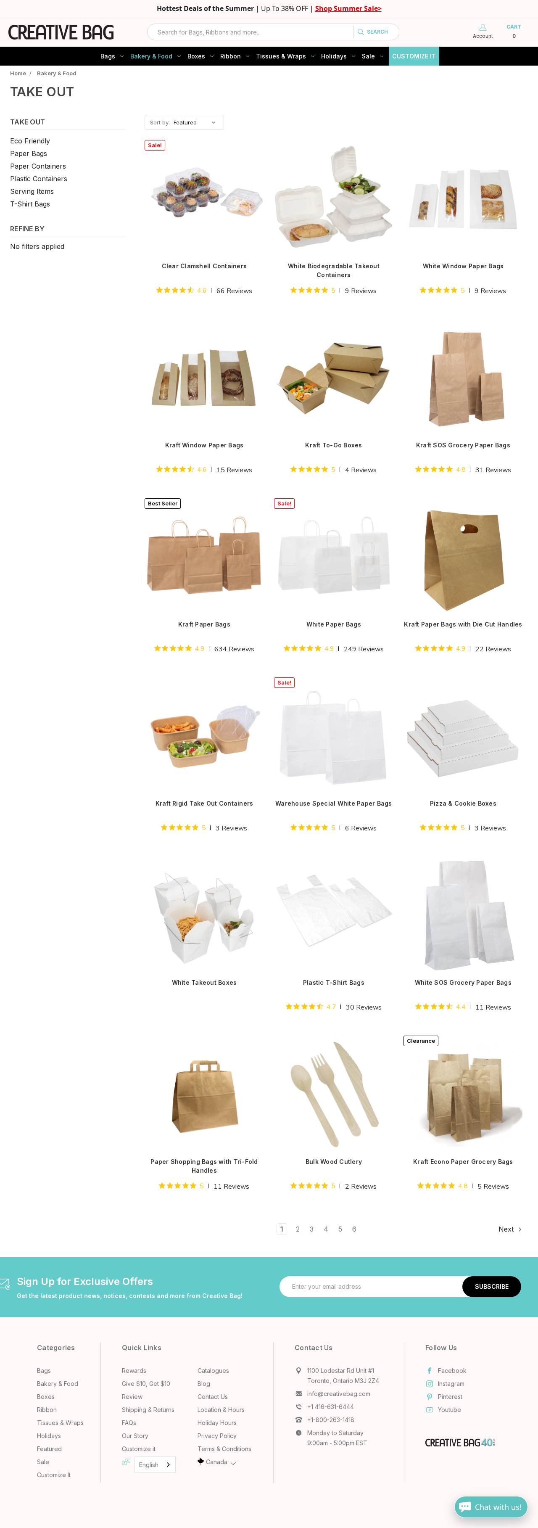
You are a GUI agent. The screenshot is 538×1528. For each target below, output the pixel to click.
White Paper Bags (333, 624)
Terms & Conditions (224, 1448)
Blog (204, 1383)
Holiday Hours (217, 1422)
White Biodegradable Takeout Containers (334, 270)
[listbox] (198, 122)
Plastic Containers (38, 178)
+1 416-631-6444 (330, 1406)
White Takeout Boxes (204, 982)
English (148, 1464)
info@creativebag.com (338, 1393)
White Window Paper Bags (463, 266)
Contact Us (213, 1396)
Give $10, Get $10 (146, 1383)
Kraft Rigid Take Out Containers (204, 803)
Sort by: (160, 122)
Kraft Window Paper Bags (204, 445)
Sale (368, 56)
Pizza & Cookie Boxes (463, 803)
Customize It (414, 56)
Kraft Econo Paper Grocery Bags (463, 1161)
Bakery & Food (151, 56)
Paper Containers (38, 166)
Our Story (135, 1435)
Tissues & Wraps (281, 56)
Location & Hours (221, 1409)
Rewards (134, 1370)
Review (132, 1396)
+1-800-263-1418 (330, 1419)
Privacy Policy (217, 1435)
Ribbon (230, 56)
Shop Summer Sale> (348, 8)
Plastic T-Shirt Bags (333, 982)
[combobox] (273, 32)
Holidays (334, 56)
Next (507, 1229)
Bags (107, 56)
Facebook (452, 1370)
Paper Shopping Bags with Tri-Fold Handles (204, 1166)
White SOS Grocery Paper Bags (463, 982)
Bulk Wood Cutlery (334, 1161)
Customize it (139, 1448)
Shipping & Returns (148, 1409)
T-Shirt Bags (30, 204)
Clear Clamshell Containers (204, 266)
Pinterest (450, 1396)
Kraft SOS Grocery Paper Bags (463, 445)
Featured (49, 1448)
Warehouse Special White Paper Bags (333, 803)
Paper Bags (28, 153)
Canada (216, 1461)
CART (513, 31)
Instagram (451, 1383)
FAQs (129, 1422)
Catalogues (213, 1370)
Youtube (449, 1409)
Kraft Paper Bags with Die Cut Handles (463, 624)
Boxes (196, 56)
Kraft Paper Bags (204, 624)
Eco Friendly (30, 141)
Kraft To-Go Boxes (333, 445)
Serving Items (32, 191)
